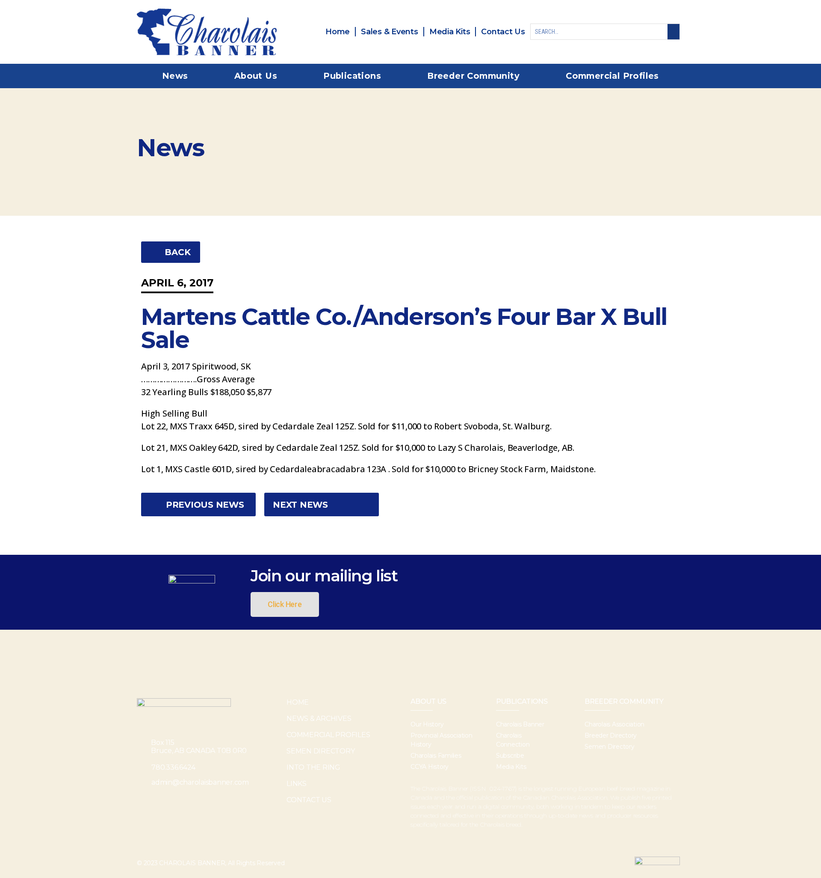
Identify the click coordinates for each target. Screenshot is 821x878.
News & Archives (318, 718)
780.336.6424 (173, 767)
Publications (352, 76)
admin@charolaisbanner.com (200, 782)
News (175, 76)
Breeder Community (473, 76)
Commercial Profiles (612, 76)
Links (296, 784)
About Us (255, 76)
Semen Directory (320, 751)
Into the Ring (313, 767)
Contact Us (308, 800)
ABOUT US (428, 701)
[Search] (673, 31)
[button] (170, 252)
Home (297, 702)
